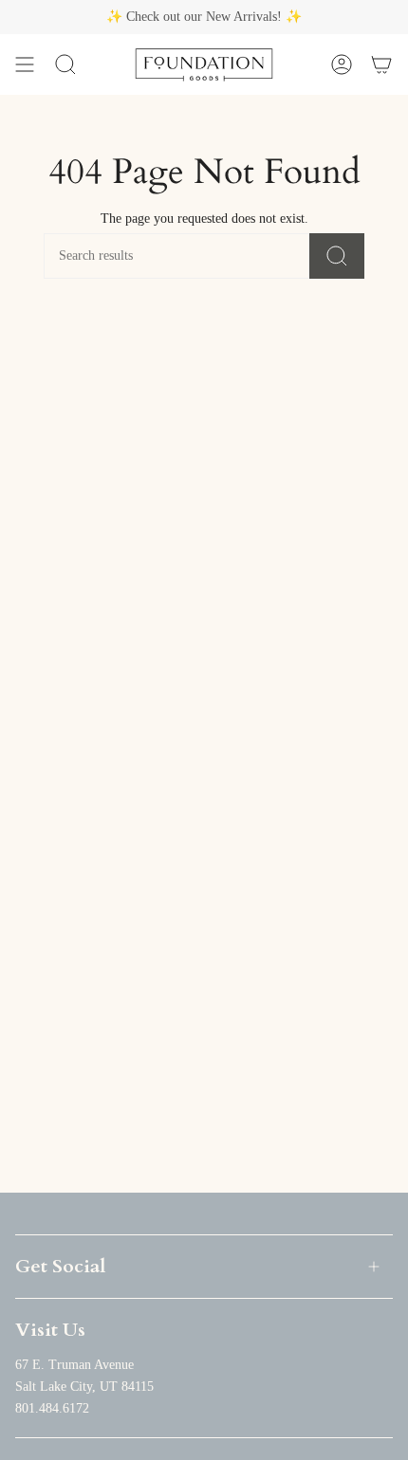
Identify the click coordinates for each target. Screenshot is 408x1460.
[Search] (336, 256)
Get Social (60, 1266)
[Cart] (381, 64)
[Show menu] (25, 64)
